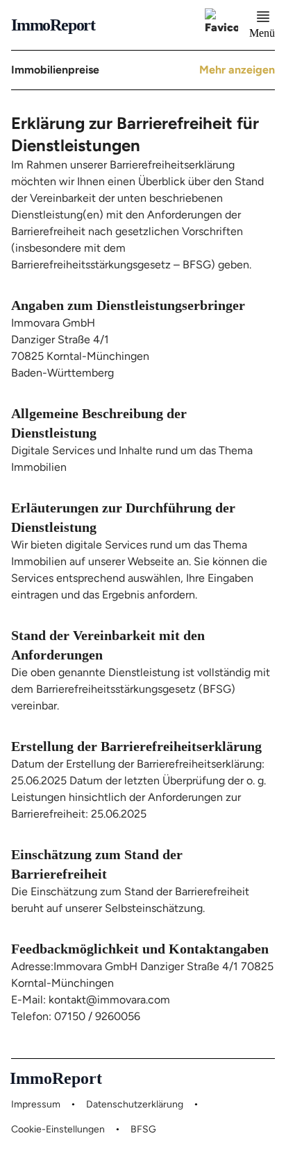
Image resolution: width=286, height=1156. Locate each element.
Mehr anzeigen (237, 69)
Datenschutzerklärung (134, 1104)
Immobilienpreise (55, 69)
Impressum (35, 1104)
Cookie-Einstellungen (58, 1129)
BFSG (143, 1129)
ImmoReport (53, 25)
